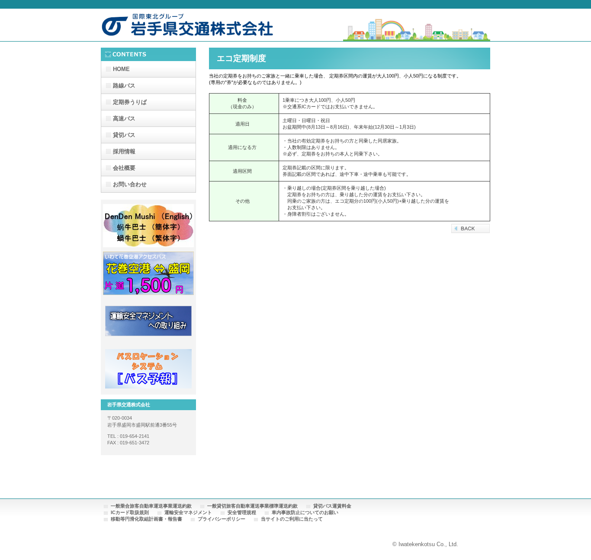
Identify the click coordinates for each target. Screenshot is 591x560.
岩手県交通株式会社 (187, 26)
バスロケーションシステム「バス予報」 (148, 368)
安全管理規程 (242, 512)
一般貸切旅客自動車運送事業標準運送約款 (252, 505)
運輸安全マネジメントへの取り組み (148, 321)
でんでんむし (148, 225)
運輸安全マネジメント (188, 512)
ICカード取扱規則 (130, 512)
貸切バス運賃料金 (332, 505)
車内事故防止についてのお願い (305, 512)
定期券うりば (130, 102)
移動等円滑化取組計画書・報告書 (146, 518)
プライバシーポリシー (221, 518)
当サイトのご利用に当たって (292, 518)
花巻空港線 (148, 273)
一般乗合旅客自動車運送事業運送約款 (151, 505)
